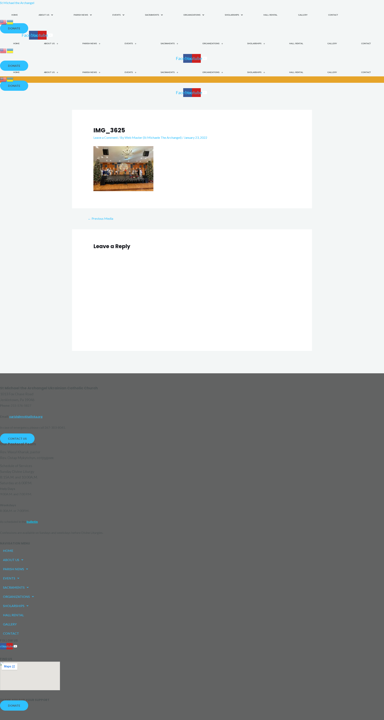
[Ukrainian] (10, 22)
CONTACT (333, 15)
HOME (14, 15)
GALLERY (303, 15)
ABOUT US (44, 15)
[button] (45, 15)
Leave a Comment (105, 137)
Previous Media (100, 218)
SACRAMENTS (152, 15)
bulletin (32, 521)
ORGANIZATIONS (191, 15)
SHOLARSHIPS (232, 15)
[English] (3, 22)
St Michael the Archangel (17, 3)
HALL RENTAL (270, 15)
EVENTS (116, 15)
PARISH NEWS (81, 15)
